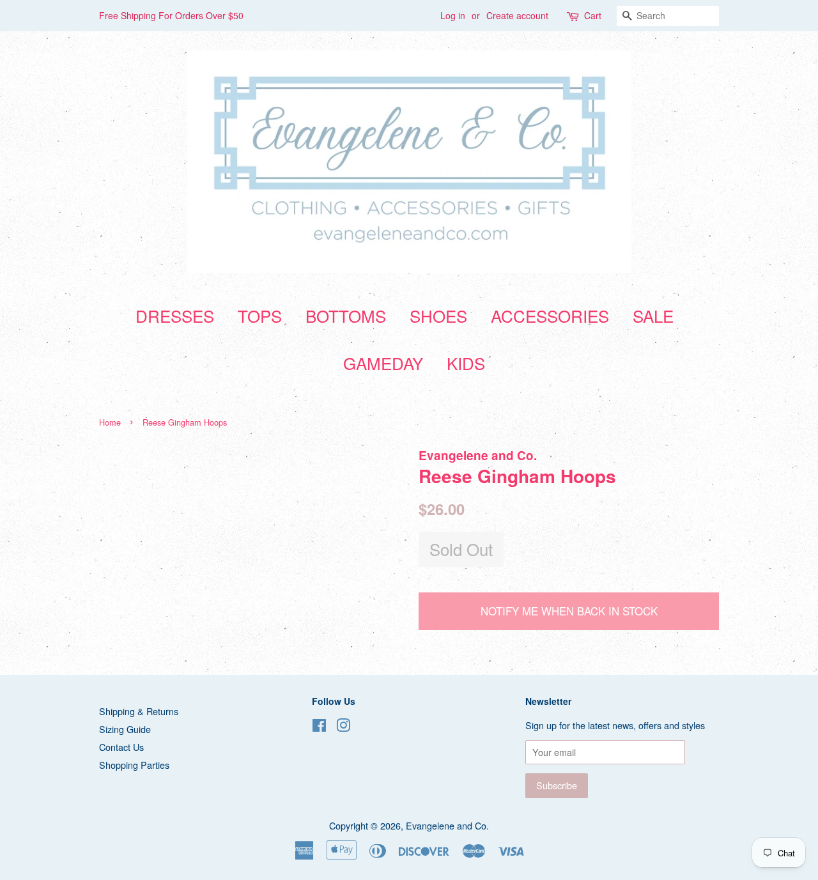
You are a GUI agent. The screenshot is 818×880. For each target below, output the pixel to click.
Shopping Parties (134, 764)
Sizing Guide (125, 729)
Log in (452, 15)
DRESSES (174, 315)
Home (110, 422)
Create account (517, 15)
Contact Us (121, 746)
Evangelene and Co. (447, 825)
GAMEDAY (383, 362)
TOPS (260, 315)
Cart (592, 15)
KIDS (466, 362)
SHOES (438, 315)
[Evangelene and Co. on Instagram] (343, 727)
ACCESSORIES (550, 315)
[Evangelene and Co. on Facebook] (319, 727)
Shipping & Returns (138, 711)
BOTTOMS (345, 315)
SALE (653, 315)
